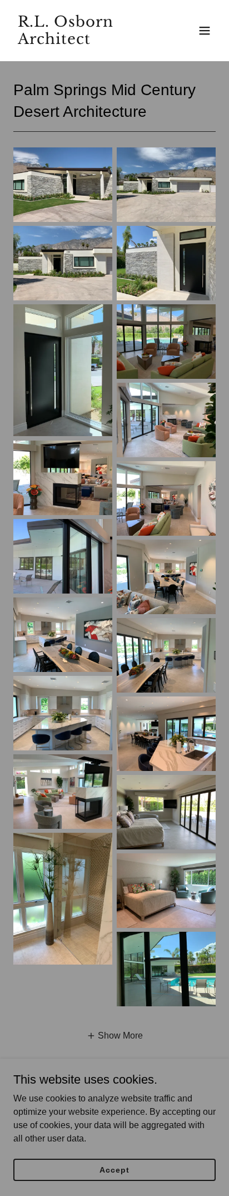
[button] (204, 30)
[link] (84, 41)
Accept (114, 1169)
